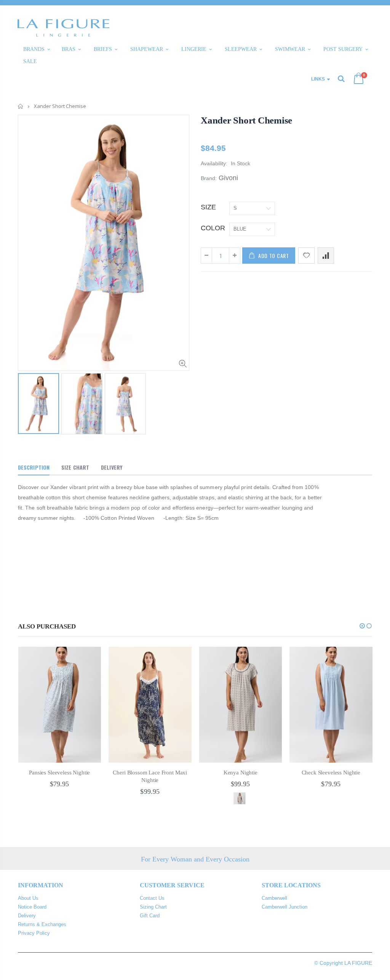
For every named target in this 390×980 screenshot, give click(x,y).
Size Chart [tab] (75, 467)
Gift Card (150, 915)
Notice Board (32, 907)
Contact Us (152, 898)
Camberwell (274, 898)
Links (318, 79)
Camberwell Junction (284, 907)
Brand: (209, 178)
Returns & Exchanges (42, 924)
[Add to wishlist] (306, 255)
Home (21, 106)
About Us (28, 898)
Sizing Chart (153, 907)
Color (213, 228)
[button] (362, 625)
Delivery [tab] (111, 467)
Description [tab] (34, 467)
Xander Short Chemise (246, 120)
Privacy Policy (34, 933)
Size (208, 207)
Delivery (27, 915)
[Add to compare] (326, 255)
